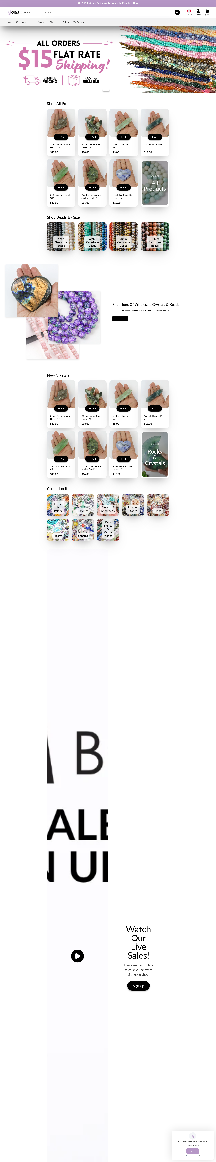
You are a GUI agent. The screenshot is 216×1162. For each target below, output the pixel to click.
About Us (54, 22)
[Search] (177, 12)
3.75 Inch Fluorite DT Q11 (61, 183)
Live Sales (39, 22)
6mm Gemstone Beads (92, 236)
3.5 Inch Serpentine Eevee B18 (92, 132)
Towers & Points (58, 505)
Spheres (83, 530)
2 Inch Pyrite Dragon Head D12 (61, 132)
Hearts (58, 530)
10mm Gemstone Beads (155, 236)
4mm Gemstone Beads (61, 236)
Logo (19, 12)
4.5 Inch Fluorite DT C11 (155, 132)
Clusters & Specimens (108, 505)
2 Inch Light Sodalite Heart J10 (123, 183)
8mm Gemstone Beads (123, 236)
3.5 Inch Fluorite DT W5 (123, 132)
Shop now (120, 319)
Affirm (66, 22)
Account (198, 12)
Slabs (158, 505)
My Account (79, 22)
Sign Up (138, 986)
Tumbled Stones (133, 505)
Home (10, 22)
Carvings (83, 505)
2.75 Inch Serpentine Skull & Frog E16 (92, 183)
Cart (207, 12)
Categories (21, 22)
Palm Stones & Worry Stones (108, 530)
